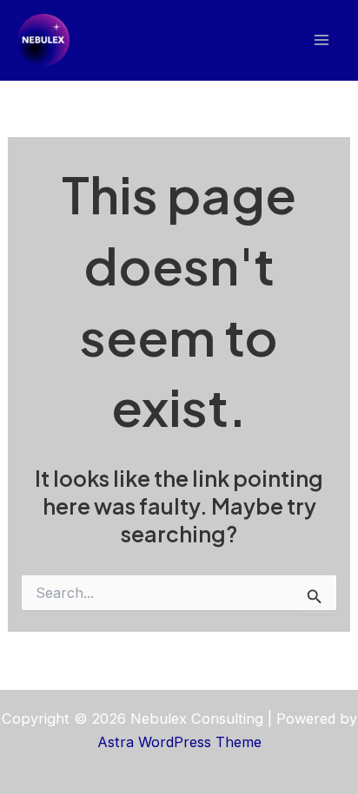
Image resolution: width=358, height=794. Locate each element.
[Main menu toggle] (321, 40)
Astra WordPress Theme (179, 742)
